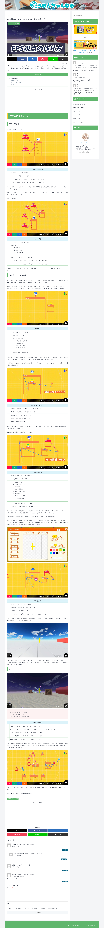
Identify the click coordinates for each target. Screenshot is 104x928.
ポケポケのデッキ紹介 (78, 107)
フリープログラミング (13, 798)
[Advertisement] (37, 100)
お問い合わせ (76, 118)
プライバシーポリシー (78, 122)
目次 (36, 74)
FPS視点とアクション (15, 78)
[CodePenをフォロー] (87, 152)
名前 (8, 903)
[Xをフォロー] (82, 152)
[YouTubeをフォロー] (84, 152)
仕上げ (12, 84)
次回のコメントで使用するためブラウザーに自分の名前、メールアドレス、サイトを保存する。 (33, 908)
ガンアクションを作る (16, 82)
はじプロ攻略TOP (77, 111)
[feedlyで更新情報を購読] (89, 152)
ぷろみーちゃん (85, 142)
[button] (63, 59)
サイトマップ (76, 114)
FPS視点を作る (14, 80)
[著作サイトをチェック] (80, 152)
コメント (10, 887)
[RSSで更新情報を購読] (91, 152)
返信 (66, 850)
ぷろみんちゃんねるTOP (79, 104)
